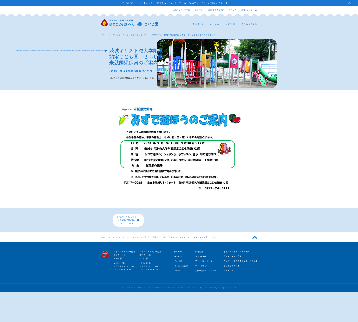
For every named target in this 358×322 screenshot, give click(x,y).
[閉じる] (349, 2)
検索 (256, 10)
